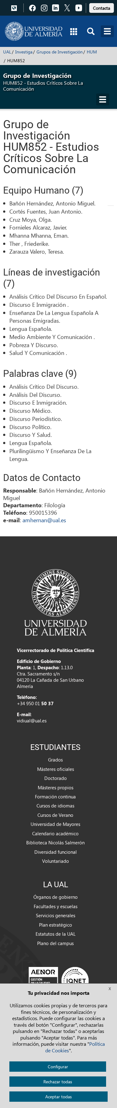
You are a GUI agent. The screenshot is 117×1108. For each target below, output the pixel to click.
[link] (101, 7)
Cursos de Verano (55, 815)
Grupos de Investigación (60, 52)
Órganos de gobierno (55, 897)
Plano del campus (55, 943)
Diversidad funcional (55, 852)
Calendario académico (55, 833)
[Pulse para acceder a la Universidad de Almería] (55, 602)
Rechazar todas (57, 1082)
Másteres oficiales (55, 769)
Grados (55, 759)
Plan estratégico (55, 925)
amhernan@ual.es (44, 520)
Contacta (101, 8)
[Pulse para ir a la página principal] (33, 31)
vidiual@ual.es (31, 720)
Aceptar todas (58, 1097)
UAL (7, 52)
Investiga (23, 52)
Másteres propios (55, 787)
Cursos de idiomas (55, 805)
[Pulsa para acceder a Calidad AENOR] (59, 980)
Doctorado (55, 778)
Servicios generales (55, 915)
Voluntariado (55, 861)
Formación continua (55, 796)
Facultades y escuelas (55, 906)
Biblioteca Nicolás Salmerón (55, 842)
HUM (92, 52)
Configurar (58, 1067)
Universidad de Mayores (55, 824)
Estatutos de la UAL (56, 934)
